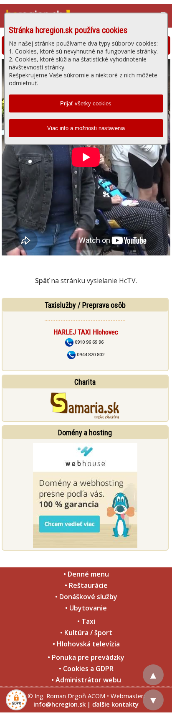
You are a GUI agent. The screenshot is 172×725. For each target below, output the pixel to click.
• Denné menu (86, 574)
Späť (42, 280)
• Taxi (86, 621)
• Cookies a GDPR (86, 668)
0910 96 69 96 (88, 342)
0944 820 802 (90, 354)
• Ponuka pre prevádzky (86, 657)
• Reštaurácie (86, 585)
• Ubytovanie (86, 608)
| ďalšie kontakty (113, 704)
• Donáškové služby (86, 596)
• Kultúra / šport (86, 632)
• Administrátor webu (86, 679)
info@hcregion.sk (59, 704)
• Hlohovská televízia (86, 643)
